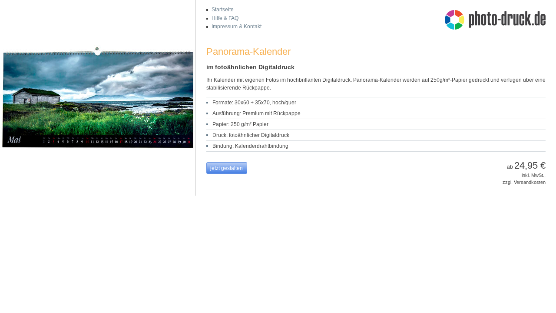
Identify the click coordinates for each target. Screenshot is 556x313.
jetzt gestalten (226, 168)
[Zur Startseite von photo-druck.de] (499, 21)
